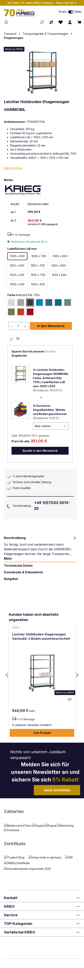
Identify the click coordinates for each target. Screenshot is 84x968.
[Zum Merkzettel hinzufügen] (18, 339)
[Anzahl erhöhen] (25, 326)
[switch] (71, 11)
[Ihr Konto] (70, 22)
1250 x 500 (38, 284)
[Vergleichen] (11, 339)
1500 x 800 (59, 275)
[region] (42, 675)
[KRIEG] (23, 189)
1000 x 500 (17, 256)
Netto (78, 11)
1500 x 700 (38, 275)
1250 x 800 (59, 265)
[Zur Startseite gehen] (24, 12)
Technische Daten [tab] (18, 565)
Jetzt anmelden (57, 790)
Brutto (63, 11)
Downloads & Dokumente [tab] (23, 572)
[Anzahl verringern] (11, 326)
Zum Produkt (42, 732)
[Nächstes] (77, 675)
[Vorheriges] (7, 675)
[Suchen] (41, 22)
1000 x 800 (60, 256)
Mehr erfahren (13, 168)
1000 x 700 (38, 256)
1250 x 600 (17, 265)
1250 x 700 (38, 265)
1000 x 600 (17, 284)
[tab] (40, 548)
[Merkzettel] (60, 22)
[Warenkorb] (79, 22)
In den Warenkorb (51, 326)
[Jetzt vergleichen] (51, 22)
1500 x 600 (17, 275)
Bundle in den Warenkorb (40, 450)
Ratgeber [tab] (11, 579)
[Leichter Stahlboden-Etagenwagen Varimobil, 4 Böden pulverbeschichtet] (42, 672)
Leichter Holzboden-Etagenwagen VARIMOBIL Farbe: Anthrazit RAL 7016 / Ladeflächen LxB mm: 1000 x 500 (51, 378)
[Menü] (7, 22)
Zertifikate (15, 843)
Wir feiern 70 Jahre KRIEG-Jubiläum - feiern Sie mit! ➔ (42, 2)
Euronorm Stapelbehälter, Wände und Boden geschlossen (50, 410)
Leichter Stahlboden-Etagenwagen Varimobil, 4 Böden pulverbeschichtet (41, 636)
